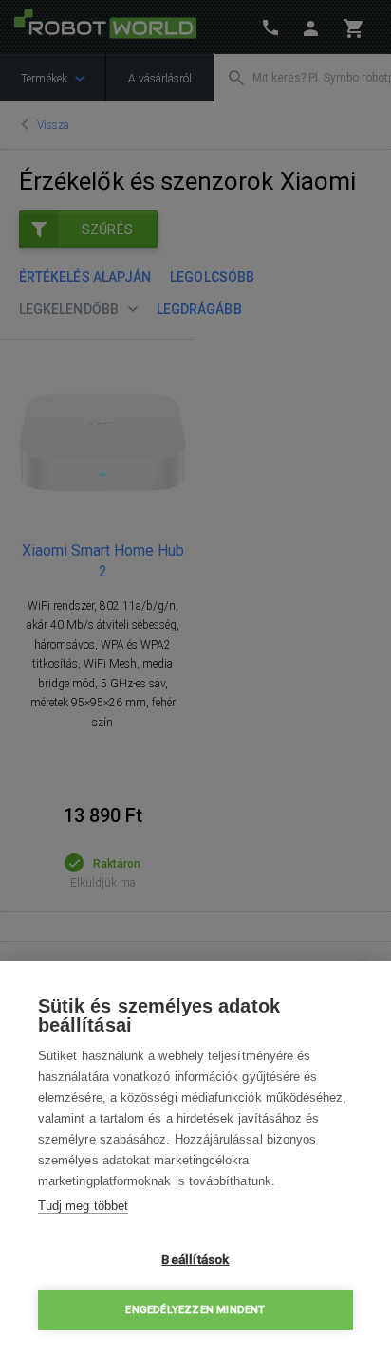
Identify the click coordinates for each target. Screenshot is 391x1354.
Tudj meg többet (83, 1205)
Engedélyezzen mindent (195, 1310)
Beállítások (195, 1259)
